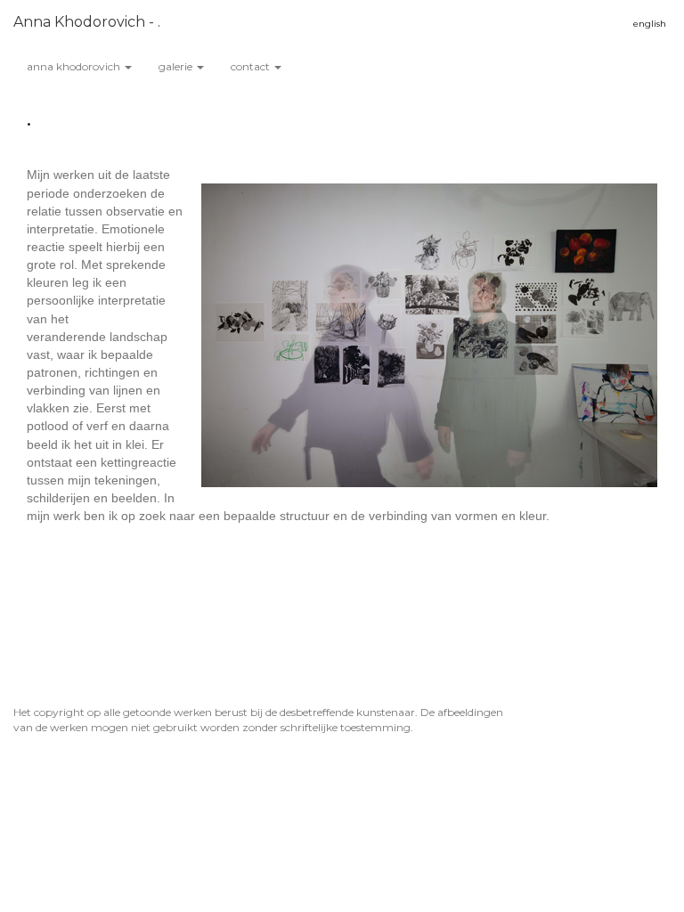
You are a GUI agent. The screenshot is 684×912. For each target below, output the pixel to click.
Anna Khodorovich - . (86, 21)
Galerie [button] (177, 66)
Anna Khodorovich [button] (75, 66)
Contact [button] (252, 66)
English (649, 23)
